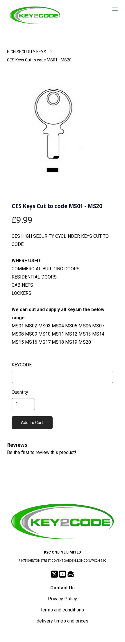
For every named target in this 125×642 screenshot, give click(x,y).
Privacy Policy (62, 599)
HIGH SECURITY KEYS (26, 51)
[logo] (35, 15)
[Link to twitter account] (54, 574)
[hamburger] (115, 9)
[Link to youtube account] (62, 574)
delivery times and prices (62, 621)
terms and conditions (62, 610)
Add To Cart (32, 422)
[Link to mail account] (70, 574)
